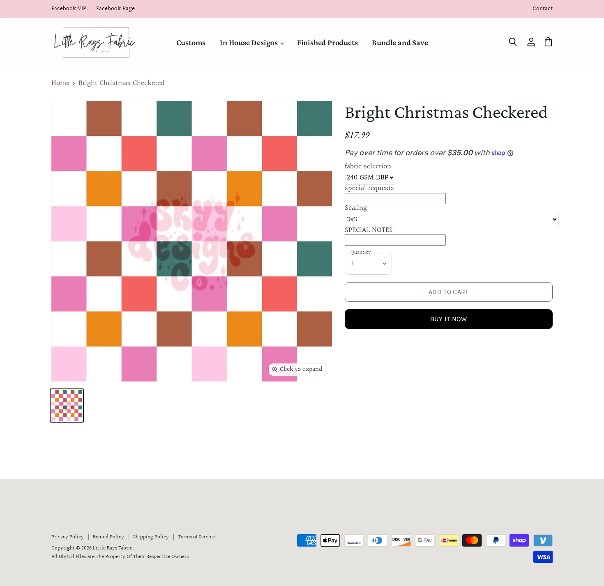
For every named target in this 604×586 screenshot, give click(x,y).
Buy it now (448, 319)
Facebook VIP (68, 9)
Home (60, 83)
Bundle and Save (400, 42)
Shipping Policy (151, 537)
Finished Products (327, 42)
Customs (191, 42)
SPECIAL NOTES (369, 230)
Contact (543, 9)
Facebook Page (115, 9)
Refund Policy (108, 537)
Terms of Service (196, 537)
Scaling (356, 208)
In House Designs (249, 42)
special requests (369, 188)
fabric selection (368, 166)
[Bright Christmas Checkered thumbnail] (67, 405)
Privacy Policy (67, 537)
